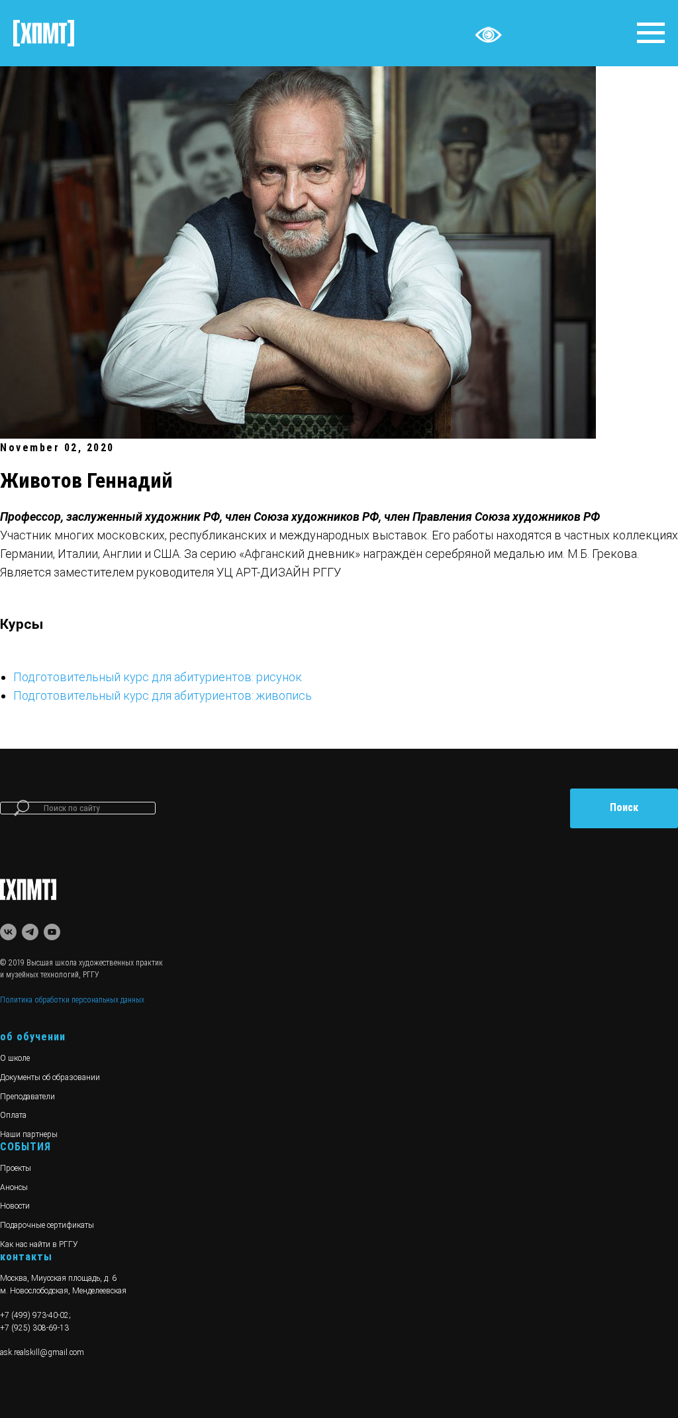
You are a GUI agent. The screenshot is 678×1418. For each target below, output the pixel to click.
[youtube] (52, 932)
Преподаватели (27, 1096)
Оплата (13, 1115)
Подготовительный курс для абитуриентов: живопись (162, 695)
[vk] (8, 932)
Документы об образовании (50, 1077)
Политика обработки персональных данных (72, 1000)
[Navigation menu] (651, 33)
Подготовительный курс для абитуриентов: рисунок (157, 677)
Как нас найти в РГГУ (39, 1244)
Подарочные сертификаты (47, 1225)
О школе (15, 1058)
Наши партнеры (29, 1134)
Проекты (15, 1168)
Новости (15, 1206)
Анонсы (14, 1187)
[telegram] (30, 932)
